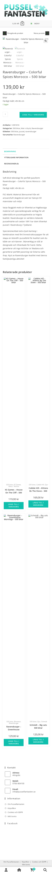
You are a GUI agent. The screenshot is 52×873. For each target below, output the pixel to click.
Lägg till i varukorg (33, 115)
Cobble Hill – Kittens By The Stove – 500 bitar (38, 489)
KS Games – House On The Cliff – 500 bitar (13, 490)
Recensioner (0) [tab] (11, 164)
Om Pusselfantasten (16, 804)
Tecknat (16, 486)
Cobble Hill (40, 484)
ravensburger (30, 131)
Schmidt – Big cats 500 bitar (38, 726)
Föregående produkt (15, 33)
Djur (46, 484)
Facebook (12, 823)
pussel (21, 131)
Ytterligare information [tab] (16, 157)
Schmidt (44, 721)
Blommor (17, 721)
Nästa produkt (39, 33)
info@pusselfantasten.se (23, 791)
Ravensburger (37, 128)
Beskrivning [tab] (10, 151)
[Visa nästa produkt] (47, 33)
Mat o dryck (26, 128)
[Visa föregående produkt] (5, 33)
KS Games (17, 484)
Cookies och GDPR (15, 812)
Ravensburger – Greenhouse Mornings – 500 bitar (13, 727)
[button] (45, 41)
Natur (10, 486)
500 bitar (16, 128)
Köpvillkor (12, 808)
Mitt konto (12, 816)
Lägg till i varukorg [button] (13, 505)
